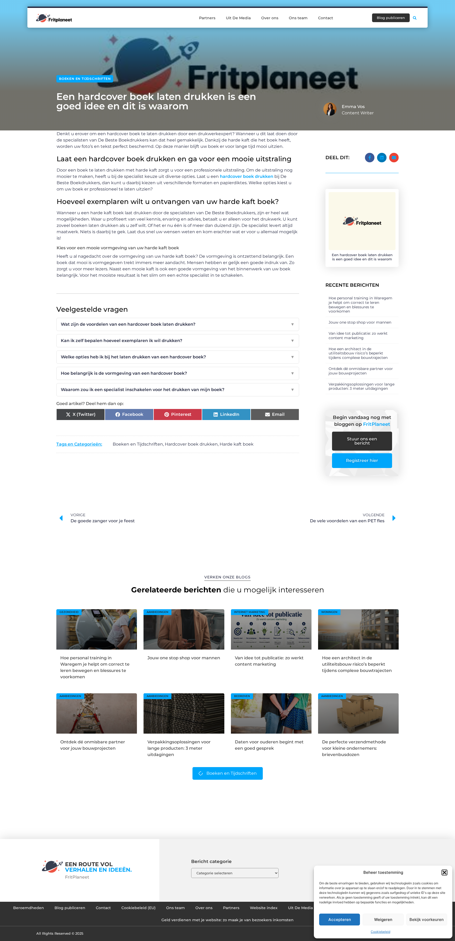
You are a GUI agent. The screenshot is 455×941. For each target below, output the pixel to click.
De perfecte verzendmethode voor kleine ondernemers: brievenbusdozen (354, 748)
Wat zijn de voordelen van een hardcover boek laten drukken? (178, 324)
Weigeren (383, 919)
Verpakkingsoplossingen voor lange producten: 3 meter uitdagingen (361, 386)
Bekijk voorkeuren (426, 919)
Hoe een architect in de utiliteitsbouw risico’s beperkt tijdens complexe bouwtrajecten (358, 353)
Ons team (298, 18)
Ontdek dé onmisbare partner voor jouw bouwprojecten (361, 371)
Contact (325, 18)
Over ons (269, 18)
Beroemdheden (28, 907)
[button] (444, 872)
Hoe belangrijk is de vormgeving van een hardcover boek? (178, 373)
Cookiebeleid (380, 932)
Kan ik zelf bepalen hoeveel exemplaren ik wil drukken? (178, 340)
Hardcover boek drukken (191, 444)
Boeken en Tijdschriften (85, 79)
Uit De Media (238, 18)
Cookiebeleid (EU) (138, 907)
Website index (264, 907)
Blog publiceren (70, 907)
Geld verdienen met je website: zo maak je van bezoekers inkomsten (227, 920)
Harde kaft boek (237, 444)
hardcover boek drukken (246, 176)
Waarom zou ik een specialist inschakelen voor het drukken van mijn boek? (178, 389)
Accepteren (339, 919)
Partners (207, 18)
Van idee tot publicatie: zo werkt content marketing (358, 335)
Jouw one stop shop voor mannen (360, 322)
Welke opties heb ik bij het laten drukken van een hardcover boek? (178, 356)
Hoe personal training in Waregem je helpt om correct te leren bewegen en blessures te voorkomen (360, 305)
